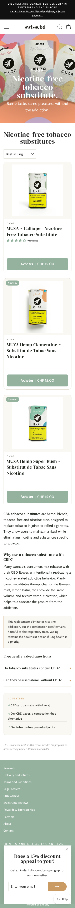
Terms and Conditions (17, 782)
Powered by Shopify (37, 904)
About (7, 823)
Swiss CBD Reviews (16, 802)
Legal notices (12, 789)
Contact (9, 830)
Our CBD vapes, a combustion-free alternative (32, 716)
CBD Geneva (12, 795)
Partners (9, 816)
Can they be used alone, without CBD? (32, 680)
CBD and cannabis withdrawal (30, 705)
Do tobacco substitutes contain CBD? (32, 668)
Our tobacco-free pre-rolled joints (33, 727)
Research (9, 768)
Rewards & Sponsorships (19, 809)
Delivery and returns (17, 775)
